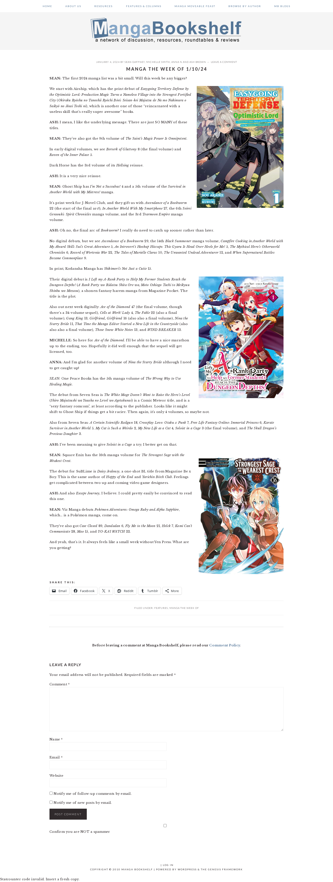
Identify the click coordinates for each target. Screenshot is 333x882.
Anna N (176, 61)
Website (56, 776)
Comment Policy (224, 645)
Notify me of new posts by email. (83, 803)
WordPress (187, 869)
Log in (168, 864)
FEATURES (161, 607)
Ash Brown (197, 61)
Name (56, 739)
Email (56, 757)
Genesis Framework (225, 869)
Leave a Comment (224, 61)
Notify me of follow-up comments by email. (93, 794)
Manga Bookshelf (166, 29)
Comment (59, 684)
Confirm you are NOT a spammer (79, 832)
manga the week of (184, 607)
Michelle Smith (158, 61)
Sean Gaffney (135, 61)
